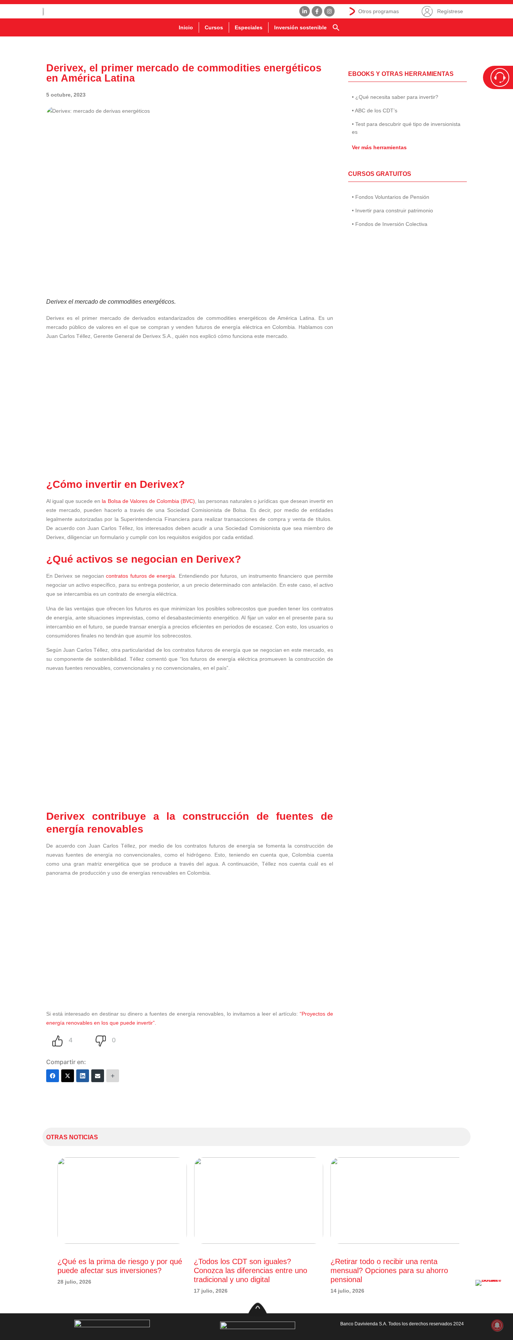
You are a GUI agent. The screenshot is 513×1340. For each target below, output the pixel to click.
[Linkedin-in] (304, 11)
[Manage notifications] (497, 1325)
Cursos (214, 27)
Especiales (249, 27)
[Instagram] (329, 11)
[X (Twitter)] (67, 1075)
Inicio (186, 27)
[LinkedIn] (82, 1075)
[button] (336, 27)
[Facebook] (52, 1075)
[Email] (97, 1075)
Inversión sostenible (300, 27)
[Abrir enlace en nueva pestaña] (490, 1295)
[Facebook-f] (317, 11)
